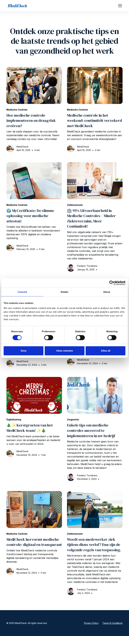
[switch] (48, 337)
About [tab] (106, 292)
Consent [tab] (22, 292)
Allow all (105, 350)
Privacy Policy (91, 623)
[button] (119, 5)
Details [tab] (64, 292)
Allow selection (64, 350)
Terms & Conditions (112, 623)
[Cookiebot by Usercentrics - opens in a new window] (111, 283)
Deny (23, 350)
